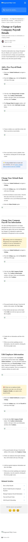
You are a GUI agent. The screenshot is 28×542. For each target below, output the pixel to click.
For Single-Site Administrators (17, 18)
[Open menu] (25, 3)
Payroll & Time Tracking (7, 20)
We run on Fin (6, 537)
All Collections (5, 18)
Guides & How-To (19, 20)
